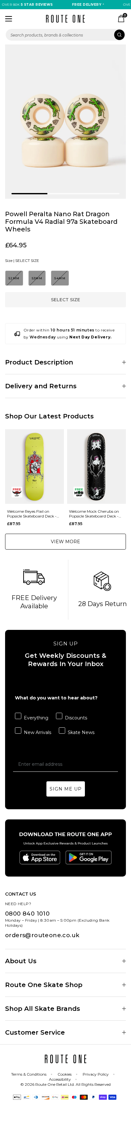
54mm (60, 278)
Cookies (65, 1074)
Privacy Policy (96, 1074)
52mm (14, 278)
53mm (37, 278)
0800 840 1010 (27, 913)
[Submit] (119, 35)
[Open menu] (8, 19)
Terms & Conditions (28, 1074)
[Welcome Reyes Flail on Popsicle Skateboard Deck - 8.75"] (34, 466)
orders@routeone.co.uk (42, 935)
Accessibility (60, 1079)
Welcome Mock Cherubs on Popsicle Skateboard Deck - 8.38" (94, 513)
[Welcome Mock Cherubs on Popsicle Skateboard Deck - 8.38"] (96, 466)
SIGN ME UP (66, 789)
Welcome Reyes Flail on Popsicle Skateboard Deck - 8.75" (32, 513)
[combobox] (65, 35)
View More (65, 541)
